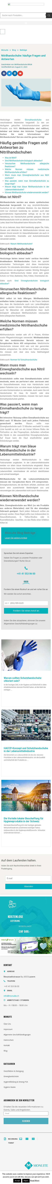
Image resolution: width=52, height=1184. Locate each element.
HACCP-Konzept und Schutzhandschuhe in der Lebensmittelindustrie (26, 750)
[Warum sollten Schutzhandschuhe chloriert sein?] (26, 655)
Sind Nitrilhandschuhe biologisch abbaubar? (24, 160)
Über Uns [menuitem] (7, 1024)
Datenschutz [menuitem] (9, 1040)
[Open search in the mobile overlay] (26, 15)
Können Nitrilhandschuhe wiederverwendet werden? (27, 192)
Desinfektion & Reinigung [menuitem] (13, 1071)
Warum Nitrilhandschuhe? (21, 244)
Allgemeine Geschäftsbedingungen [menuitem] (17, 1034)
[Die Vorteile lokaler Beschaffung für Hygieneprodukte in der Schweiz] (26, 795)
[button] (26, 23)
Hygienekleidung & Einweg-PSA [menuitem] (16, 1082)
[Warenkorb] (2, 31)
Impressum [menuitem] (8, 1029)
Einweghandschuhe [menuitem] (11, 1076)
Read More (34, 1181)
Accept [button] (17, 1181)
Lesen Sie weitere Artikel (16, 538)
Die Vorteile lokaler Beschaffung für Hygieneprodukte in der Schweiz (23, 820)
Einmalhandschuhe (33, 120)
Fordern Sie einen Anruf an (26, 611)
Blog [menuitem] (5, 1051)
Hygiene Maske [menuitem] (10, 1087)
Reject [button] (26, 1181)
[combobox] (7, 603)
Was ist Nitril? (11, 158)
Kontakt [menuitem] (7, 1045)
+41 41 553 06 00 (26, 573)
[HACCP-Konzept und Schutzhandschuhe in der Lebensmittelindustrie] (26, 725)
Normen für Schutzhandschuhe (23, 360)
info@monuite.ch (11, 996)
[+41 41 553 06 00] (26, 568)
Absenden (28, 886)
